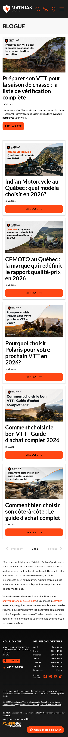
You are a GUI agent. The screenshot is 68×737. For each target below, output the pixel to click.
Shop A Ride (24, 719)
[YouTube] (55, 676)
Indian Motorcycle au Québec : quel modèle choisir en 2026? (32, 187)
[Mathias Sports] (17, 9)
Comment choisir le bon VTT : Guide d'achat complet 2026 (32, 433)
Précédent (17, 548)
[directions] (54, 9)
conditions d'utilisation (29, 704)
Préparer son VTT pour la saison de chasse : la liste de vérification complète (31, 87)
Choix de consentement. (50, 704)
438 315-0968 (15, 667)
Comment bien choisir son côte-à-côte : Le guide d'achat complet (32, 511)
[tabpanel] (47, 658)
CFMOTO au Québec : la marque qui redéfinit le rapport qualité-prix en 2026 (33, 268)
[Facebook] (45, 676)
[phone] (46, 9)
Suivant (52, 548)
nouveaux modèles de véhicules (19, 600)
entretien (57, 600)
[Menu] (61, 9)
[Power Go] (34, 724)
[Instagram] (50, 676)
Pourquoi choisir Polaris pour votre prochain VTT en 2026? (27, 352)
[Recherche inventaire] (38, 9)
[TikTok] (60, 676)
